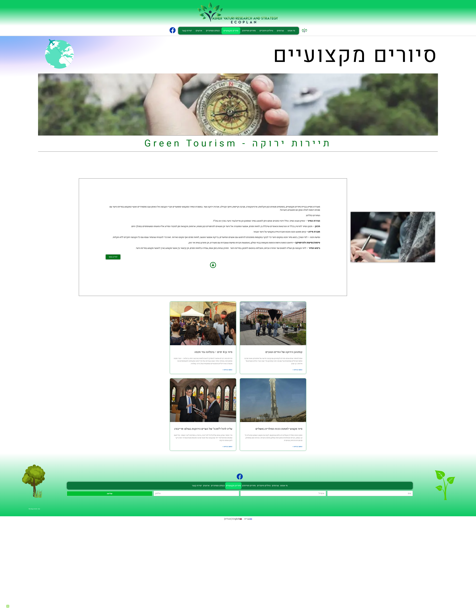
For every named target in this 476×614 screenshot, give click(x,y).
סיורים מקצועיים (230, 30)
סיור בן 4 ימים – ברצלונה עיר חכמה (213, 352)
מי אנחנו (291, 30)
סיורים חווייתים (249, 30)
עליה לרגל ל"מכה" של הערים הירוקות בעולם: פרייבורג (203, 429)
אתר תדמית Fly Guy (34, 509)
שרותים (280, 30)
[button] (113, 257)
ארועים (199, 30)
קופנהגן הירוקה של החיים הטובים (283, 352)
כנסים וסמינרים (213, 30)
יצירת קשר (187, 30)
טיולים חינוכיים (266, 30)
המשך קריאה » (297, 370)
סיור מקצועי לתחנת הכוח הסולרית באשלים (278, 429)
